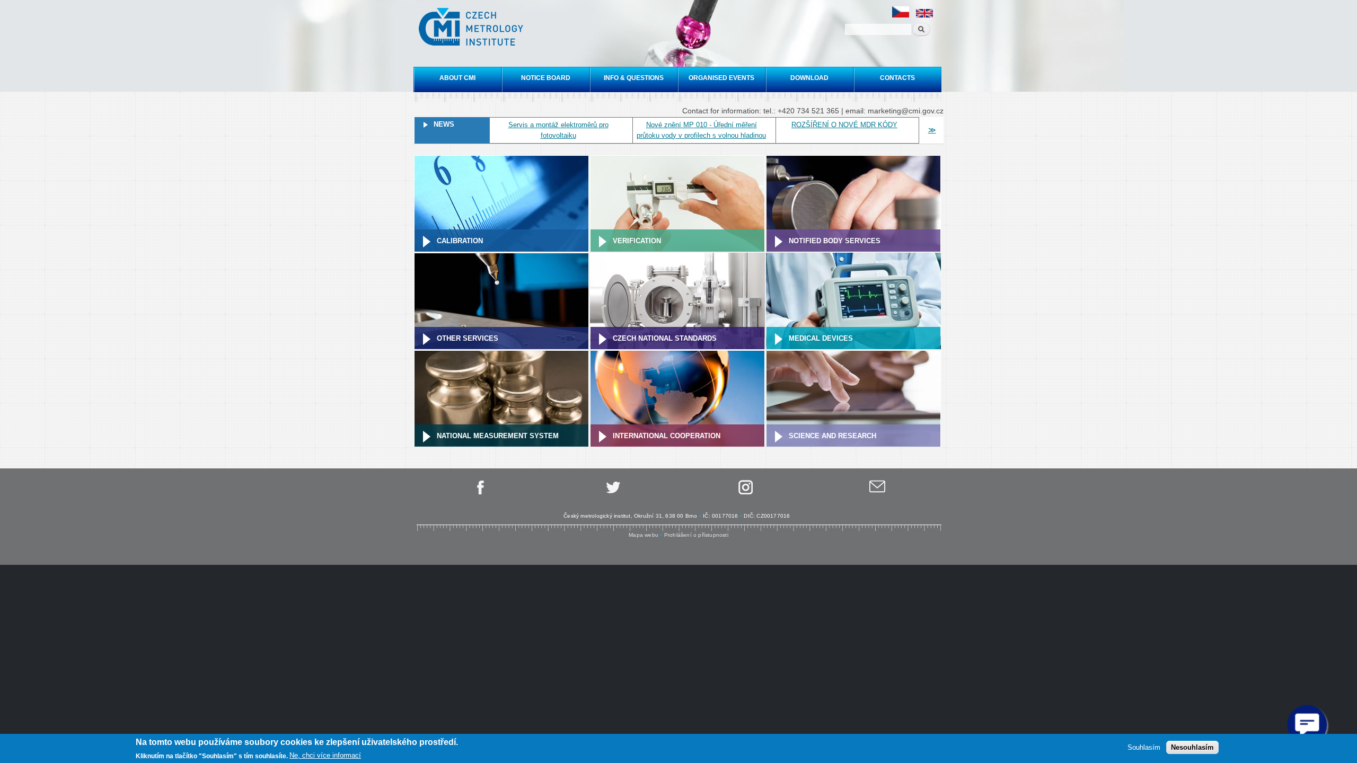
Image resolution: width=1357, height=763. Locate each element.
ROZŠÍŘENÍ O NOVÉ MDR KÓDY (844, 125)
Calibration (460, 241)
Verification (637, 241)
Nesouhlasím (1192, 747)
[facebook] (480, 492)
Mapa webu (643, 535)
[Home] (472, 28)
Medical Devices (821, 338)
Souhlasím (1143, 747)
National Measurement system (498, 436)
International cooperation (666, 436)
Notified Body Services (834, 241)
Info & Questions (634, 78)
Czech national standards (665, 338)
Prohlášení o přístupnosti (696, 535)
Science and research (832, 436)
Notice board (545, 78)
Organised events (721, 78)
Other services (467, 338)
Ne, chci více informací (325, 755)
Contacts (897, 78)
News (444, 124)
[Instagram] (745, 492)
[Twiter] (612, 492)
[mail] (877, 492)
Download (809, 78)
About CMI (457, 78)
